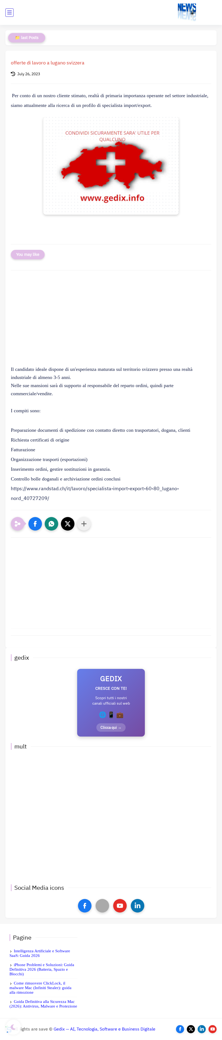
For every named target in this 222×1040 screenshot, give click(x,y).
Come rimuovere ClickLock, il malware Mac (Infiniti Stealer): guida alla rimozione (40, 988)
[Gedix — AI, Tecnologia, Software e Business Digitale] (187, 13)
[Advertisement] (111, 320)
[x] (102, 906)
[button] (35, 524)
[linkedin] (137, 906)
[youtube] (120, 906)
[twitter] (191, 1029)
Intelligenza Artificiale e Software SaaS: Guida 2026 (39, 953)
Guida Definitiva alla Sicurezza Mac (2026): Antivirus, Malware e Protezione (43, 1003)
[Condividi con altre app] (84, 524)
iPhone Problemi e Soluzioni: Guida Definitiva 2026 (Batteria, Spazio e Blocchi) (41, 969)
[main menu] (9, 12)
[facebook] (85, 906)
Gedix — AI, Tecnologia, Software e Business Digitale (104, 1029)
